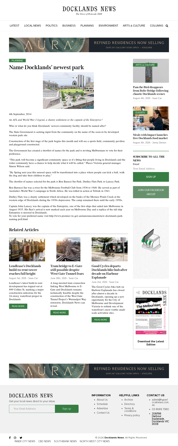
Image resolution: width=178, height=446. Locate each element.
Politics (52, 25)
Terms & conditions (130, 409)
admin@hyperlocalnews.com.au (160, 402)
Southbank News (65, 441)
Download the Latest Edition (151, 343)
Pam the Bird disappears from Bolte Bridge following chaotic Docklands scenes (150, 90)
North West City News (95, 441)
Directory (129, 404)
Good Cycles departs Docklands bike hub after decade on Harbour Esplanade (109, 271)
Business (69, 25)
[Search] (166, 25)
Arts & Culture (134, 25)
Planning (87, 25)
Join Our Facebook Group (151, 192)
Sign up (151, 177)
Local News (32, 25)
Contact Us (103, 412)
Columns (156, 25)
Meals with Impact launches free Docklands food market (150, 136)
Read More (18, 306)
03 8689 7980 (160, 409)
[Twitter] (21, 438)
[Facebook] (10, 438)
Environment (108, 25)
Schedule (102, 404)
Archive (128, 399)
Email (136, 164)
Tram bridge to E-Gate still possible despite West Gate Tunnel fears (67, 270)
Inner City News (25, 441)
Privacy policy (132, 415)
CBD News (44, 441)
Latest (14, 25)
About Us (102, 399)
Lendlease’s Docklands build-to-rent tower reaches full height (25, 270)
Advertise (102, 408)
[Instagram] (15, 438)
